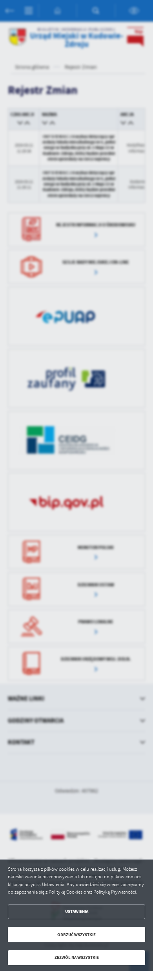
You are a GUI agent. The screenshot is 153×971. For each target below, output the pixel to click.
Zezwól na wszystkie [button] (77, 957)
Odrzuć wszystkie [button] (76, 935)
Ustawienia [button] (76, 911)
